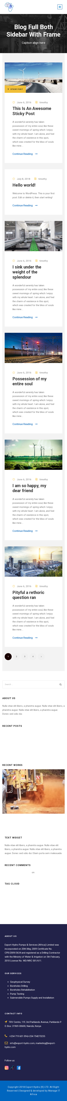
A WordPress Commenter (18, 872)
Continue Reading (22, 153)
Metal (25, 899)
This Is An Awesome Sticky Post (31, 111)
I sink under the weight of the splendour (26, 272)
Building (25, 892)
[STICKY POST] (33, 77)
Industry (11, 899)
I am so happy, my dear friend (29, 488)
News (9, 907)
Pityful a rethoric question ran (28, 595)
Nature (51, 899)
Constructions (43, 892)
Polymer (33, 907)
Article (10, 892)
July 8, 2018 (23, 179)
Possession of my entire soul (29, 381)
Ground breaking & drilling (33, 795)
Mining (38, 899)
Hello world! (23, 185)
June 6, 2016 (24, 102)
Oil (20, 907)
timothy (44, 102)
